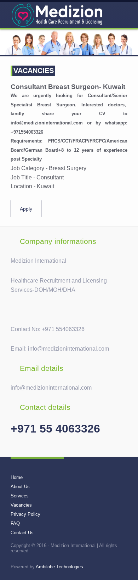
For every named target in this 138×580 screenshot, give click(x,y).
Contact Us (22, 532)
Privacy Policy (25, 514)
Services (20, 495)
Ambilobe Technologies (59, 566)
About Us (20, 486)
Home (17, 477)
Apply (26, 209)
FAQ (15, 523)
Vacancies (21, 505)
